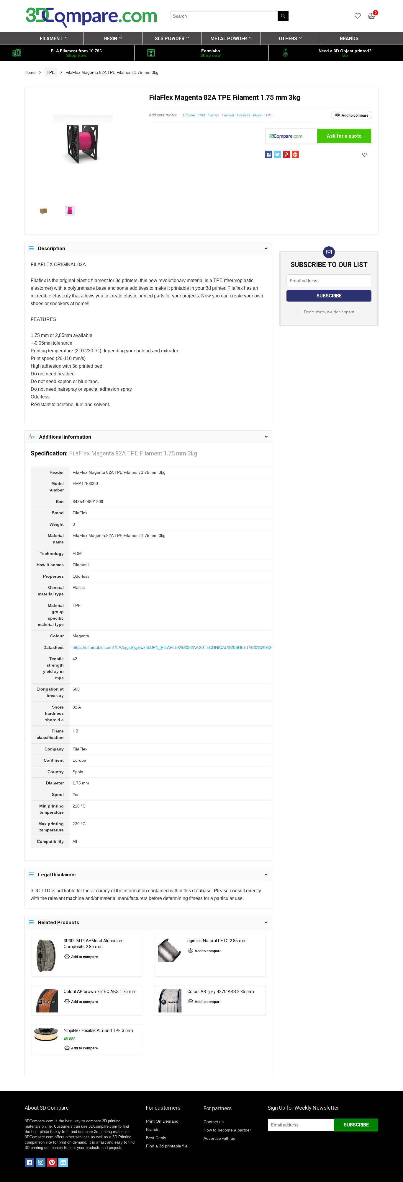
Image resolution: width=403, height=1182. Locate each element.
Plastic (258, 115)
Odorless (243, 115)
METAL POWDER (228, 38)
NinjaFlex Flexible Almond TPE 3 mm (98, 1030)
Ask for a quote (344, 136)
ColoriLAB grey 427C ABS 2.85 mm (220, 991)
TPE (51, 72)
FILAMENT (51, 38)
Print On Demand (162, 1121)
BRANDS (349, 38)
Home (30, 72)
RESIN (110, 38)
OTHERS (288, 38)
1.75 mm (188, 115)
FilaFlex (213, 115)
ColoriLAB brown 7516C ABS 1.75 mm (100, 991)
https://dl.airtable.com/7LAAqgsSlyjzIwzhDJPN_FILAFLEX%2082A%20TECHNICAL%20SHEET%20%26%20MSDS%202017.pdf (191, 647)
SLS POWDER (169, 38)
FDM (201, 115)
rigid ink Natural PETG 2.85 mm (217, 940)
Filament (228, 115)
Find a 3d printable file (167, 1146)
